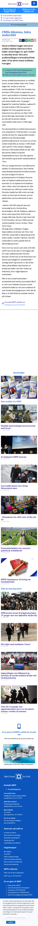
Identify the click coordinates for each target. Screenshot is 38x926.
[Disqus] (19, 337)
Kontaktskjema (14, 789)
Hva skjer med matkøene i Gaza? (16, 644)
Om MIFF (7, 854)
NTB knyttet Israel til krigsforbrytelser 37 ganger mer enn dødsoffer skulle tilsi (19, 614)
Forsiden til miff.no (10, 832)
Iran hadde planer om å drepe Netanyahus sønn (14, 487)
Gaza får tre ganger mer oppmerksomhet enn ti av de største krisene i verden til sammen (17, 709)
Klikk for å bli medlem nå (28, 10)
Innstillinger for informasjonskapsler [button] (15, 917)
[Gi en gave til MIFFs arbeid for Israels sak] (19, 726)
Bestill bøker (19, 373)
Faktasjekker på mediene (12, 843)
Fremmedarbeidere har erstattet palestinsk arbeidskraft (15, 549)
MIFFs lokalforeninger (11, 857)
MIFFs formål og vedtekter (13, 859)
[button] (32, 40)
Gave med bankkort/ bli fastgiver (19, 888)
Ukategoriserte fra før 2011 (14, 305)
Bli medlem (7, 851)
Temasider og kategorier (12, 838)
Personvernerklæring (11, 864)
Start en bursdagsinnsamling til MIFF (20, 895)
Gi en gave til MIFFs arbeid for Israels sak (19, 733)
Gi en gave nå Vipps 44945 (9, 10)
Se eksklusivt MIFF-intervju (13, 457)
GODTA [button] (11, 922)
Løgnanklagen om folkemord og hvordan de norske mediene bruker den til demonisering (19, 675)
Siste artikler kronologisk (12, 835)
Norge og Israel (9, 840)
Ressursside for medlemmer (13, 862)
